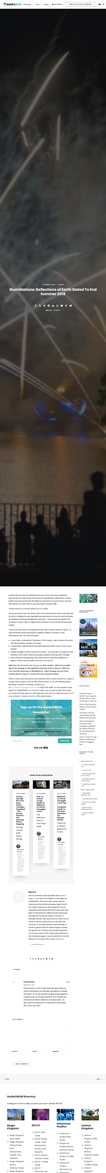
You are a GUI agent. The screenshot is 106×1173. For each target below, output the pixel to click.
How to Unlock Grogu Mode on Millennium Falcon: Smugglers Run (41, 804)
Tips (37, 4)
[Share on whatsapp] (57, 306)
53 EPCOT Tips (87, 770)
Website (56, 1051)
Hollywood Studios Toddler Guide (67, 1156)
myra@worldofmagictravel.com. (50, 939)
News (46, 4)
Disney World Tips (86, 761)
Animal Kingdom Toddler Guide (91, 1161)
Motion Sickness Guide (87, 813)
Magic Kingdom (13, 1127)
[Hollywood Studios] (65, 1114)
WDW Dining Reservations (85, 794)
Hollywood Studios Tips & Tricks (88, 774)
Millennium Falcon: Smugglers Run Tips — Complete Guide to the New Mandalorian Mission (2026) (61, 808)
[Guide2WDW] (12, 4)
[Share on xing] (66, 306)
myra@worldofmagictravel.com (24, 687)
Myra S (57, 310)
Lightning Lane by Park (90, 799)
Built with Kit (41, 748)
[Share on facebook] (36, 306)
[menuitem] (28, 4)
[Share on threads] (44, 306)
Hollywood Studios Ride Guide (65, 1136)
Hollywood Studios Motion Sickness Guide (66, 1146)
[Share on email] (70, 306)
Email (35, 1051)
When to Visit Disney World (88, 803)
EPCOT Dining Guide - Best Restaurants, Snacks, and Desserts (41, 1145)
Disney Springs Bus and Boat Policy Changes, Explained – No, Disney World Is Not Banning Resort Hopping (20, 810)
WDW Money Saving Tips (88, 785)
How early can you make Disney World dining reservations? (87, 715)
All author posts (37, 944)
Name (15, 1051)
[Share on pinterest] (49, 306)
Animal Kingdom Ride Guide (90, 1138)
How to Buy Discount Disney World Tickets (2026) (87, 707)
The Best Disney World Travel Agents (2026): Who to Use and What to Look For (88, 697)
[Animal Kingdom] (90, 1114)
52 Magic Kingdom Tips (88, 765)
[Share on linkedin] (53, 306)
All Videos (58, 4)
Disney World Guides (87, 790)
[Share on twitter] (40, 306)
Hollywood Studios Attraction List (66, 1166)
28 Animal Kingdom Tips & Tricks (88, 780)
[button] (100, 4)
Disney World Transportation (86, 808)
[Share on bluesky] (62, 306)
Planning (27, 4)
